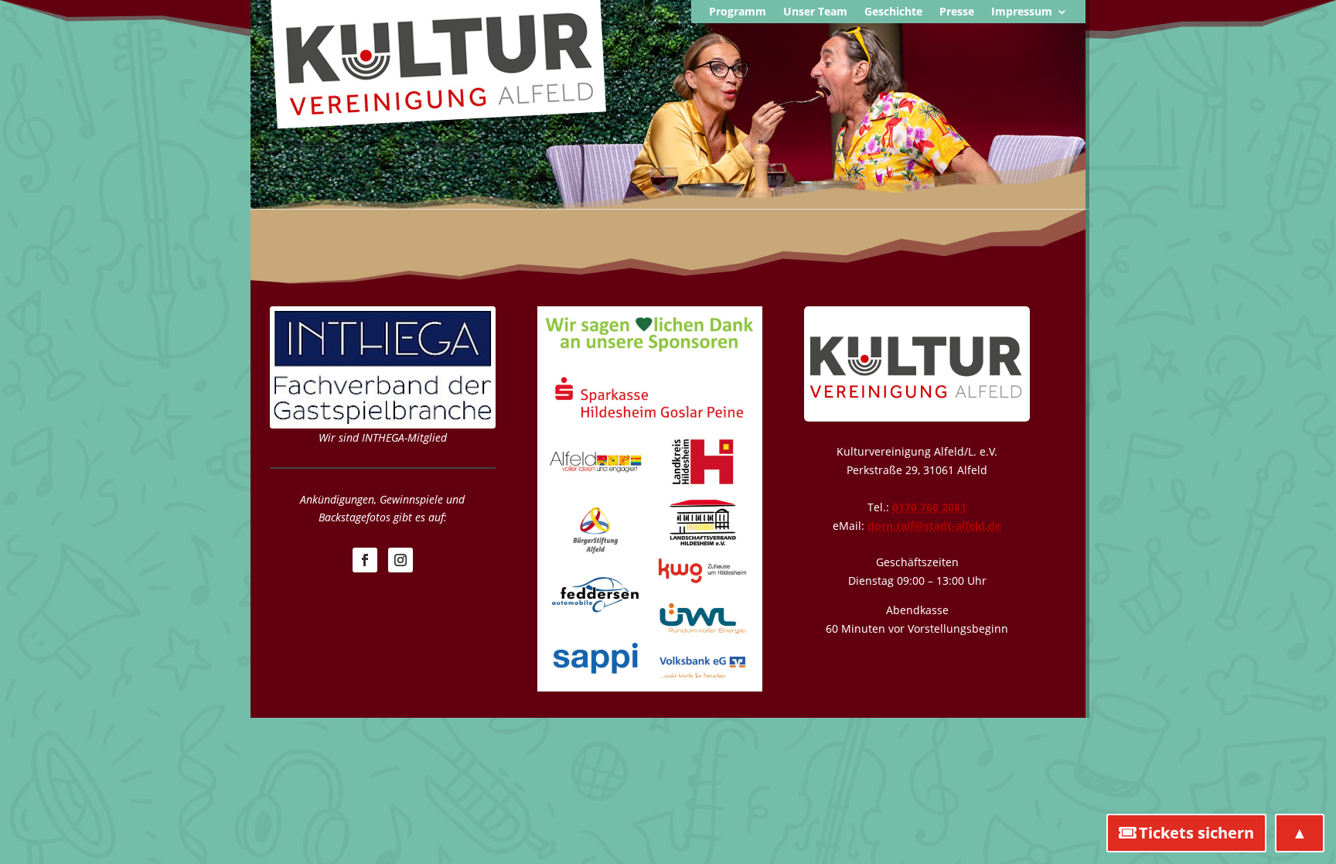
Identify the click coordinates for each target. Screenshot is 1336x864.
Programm (737, 12)
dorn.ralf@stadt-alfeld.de (934, 525)
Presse (956, 12)
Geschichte (893, 12)
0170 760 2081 (929, 507)
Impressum (1021, 12)
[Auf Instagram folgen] (400, 560)
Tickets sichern (1196, 832)
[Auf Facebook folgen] (365, 560)
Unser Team (815, 12)
